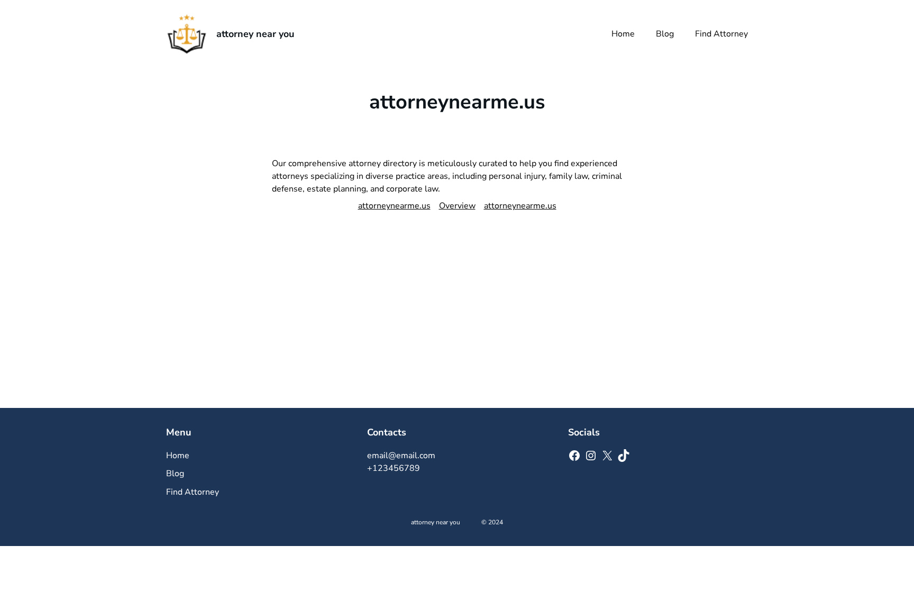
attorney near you (255, 34)
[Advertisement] (457, 328)
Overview (457, 206)
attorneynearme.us (394, 206)
